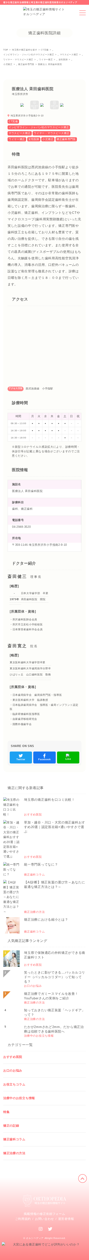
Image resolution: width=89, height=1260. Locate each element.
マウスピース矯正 (20, 133)
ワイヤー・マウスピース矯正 (51, 133)
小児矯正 (47, 139)
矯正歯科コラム (14, 1139)
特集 (6, 1112)
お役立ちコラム (14, 1084)
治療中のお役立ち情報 (19, 1098)
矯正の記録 (11, 1125)
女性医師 (33, 139)
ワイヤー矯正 (17, 139)
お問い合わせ (44, 1219)
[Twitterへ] (50, 1229)
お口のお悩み (12, 1070)
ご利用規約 (23, 1219)
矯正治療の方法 (14, 1153)
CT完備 (13, 121)
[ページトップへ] (82, 1178)
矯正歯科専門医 (66, 139)
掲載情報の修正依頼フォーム (44, 1214)
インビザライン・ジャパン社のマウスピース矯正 (39, 127)
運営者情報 (66, 1219)
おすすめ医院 (12, 1057)
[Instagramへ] (41, 1229)
